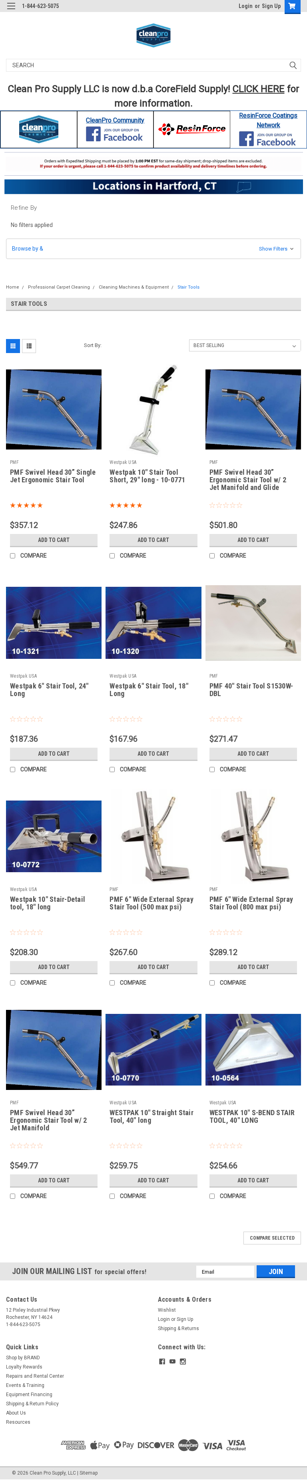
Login (246, 6)
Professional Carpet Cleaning (59, 287)
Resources (18, 1422)
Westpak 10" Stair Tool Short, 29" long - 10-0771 (147, 476)
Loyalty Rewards (24, 1367)
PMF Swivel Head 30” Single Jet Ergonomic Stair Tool (53, 476)
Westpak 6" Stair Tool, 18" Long (149, 690)
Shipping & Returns (178, 1328)
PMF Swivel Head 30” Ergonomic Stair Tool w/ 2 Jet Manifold (48, 1120)
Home (12, 287)
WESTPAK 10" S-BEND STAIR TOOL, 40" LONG (252, 1116)
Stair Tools (188, 287)
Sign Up (271, 6)
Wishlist (167, 1310)
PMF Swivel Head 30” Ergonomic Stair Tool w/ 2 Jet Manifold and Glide (247, 480)
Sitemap (89, 1473)
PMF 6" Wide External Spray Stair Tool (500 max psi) (151, 903)
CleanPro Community (115, 120)
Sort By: (93, 345)
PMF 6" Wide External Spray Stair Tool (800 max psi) (251, 903)
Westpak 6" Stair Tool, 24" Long (49, 690)
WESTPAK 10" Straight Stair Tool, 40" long (151, 1116)
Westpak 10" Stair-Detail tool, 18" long (47, 903)
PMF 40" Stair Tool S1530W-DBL (251, 690)
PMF (14, 462)
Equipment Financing (29, 1394)
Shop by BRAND (23, 1358)
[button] (39, 129)
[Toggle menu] (11, 11)
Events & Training (25, 1385)
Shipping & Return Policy (32, 1404)
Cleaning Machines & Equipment (134, 287)
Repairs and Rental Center (35, 1376)
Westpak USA (123, 462)
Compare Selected (272, 1238)
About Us (16, 1413)
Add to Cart (54, 540)
